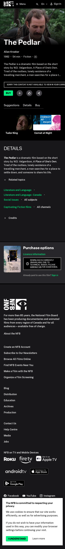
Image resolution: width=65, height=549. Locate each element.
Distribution (10, 394)
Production (10, 412)
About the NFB (12, 333)
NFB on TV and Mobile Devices (21, 452)
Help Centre (10, 429)
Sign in (55, 275)
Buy (8, 93)
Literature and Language (17, 190)
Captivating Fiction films (17, 207)
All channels (44, 207)
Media (7, 435)
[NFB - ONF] (8, 4)
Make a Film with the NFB (18, 371)
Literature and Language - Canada (23, 194)
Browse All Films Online (17, 359)
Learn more (38, 538)
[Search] (37, 4)
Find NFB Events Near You (18, 365)
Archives (8, 406)
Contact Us (10, 423)
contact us (35, 267)
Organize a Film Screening (19, 377)
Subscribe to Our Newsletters (20, 353)
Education (9, 400)
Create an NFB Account (17, 347)
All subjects (30, 199)
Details (27, 105)
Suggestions (11, 105)
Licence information (34, 254)
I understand (17, 538)
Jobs (6, 441)
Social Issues (11, 199)
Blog (6, 388)
